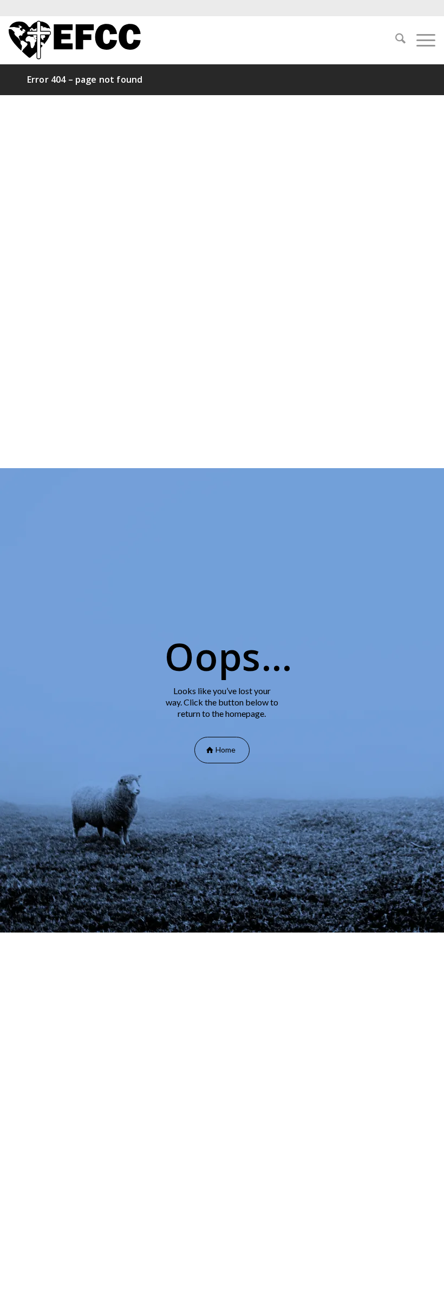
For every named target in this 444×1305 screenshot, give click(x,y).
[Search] (395, 40)
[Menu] (420, 40)
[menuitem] (395, 40)
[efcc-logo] (75, 40)
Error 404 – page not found (84, 79)
